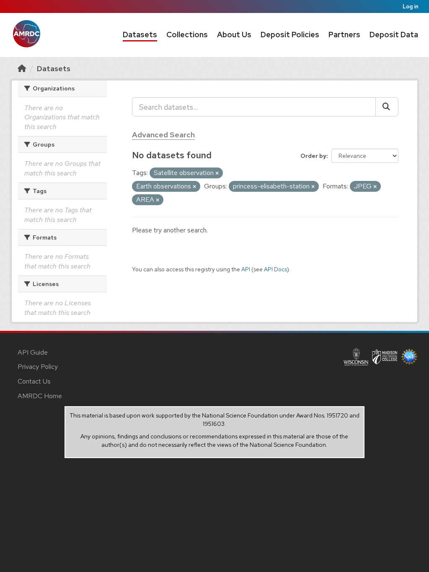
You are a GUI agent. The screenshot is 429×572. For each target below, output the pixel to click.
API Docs (275, 269)
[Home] (22, 68)
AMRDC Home (40, 396)
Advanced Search (163, 134)
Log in (411, 6)
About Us (234, 34)
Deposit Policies (290, 34)
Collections (187, 34)
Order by (313, 156)
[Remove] (217, 173)
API (245, 269)
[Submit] (386, 106)
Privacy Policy (38, 366)
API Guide (33, 352)
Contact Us (34, 381)
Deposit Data (394, 34)
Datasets (140, 34)
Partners (344, 34)
